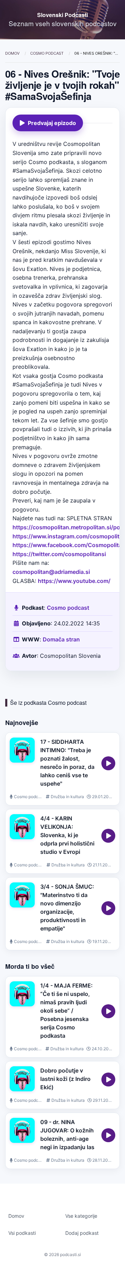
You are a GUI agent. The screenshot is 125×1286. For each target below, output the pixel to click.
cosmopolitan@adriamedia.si (51, 571)
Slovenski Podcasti (62, 15)
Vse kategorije (81, 1216)
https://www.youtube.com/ (74, 580)
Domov (12, 53)
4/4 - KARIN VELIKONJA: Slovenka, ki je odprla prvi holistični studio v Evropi (67, 835)
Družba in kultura (67, 796)
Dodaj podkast (82, 1233)
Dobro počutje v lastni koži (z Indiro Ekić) (65, 1079)
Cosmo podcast (47, 53)
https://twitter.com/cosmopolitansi (59, 554)
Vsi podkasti (22, 1233)
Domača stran (61, 639)
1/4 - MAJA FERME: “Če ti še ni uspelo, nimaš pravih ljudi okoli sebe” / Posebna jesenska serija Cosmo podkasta (66, 1010)
